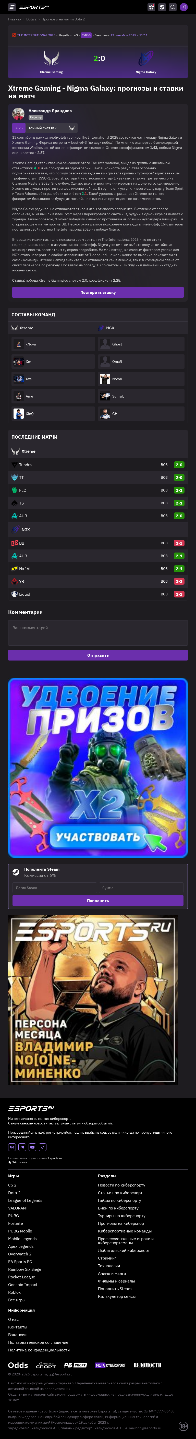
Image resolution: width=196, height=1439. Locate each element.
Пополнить (98, 900)
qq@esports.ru (60, 1374)
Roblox (14, 1292)
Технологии (109, 1266)
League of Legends (25, 1200)
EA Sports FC (20, 1262)
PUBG (13, 1216)
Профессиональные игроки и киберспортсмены (126, 1241)
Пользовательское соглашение (38, 1342)
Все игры (17, 1300)
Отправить (98, 655)
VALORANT (18, 1208)
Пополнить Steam (115, 1289)
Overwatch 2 (20, 1254)
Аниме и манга (112, 1273)
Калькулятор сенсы (117, 1296)
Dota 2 (31, 19)
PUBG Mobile (20, 1231)
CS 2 (12, 1185)
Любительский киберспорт (124, 1250)
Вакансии (17, 1335)
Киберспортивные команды (125, 1231)
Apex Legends (21, 1246)
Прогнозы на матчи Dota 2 (63, 19)
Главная (14, 19)
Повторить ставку (98, 292)
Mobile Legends (22, 1239)
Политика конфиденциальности (39, 1350)
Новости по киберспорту (121, 1185)
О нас (13, 1319)
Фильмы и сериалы (116, 1281)
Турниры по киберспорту (121, 1216)
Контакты (17, 1327)
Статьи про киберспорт (120, 1193)
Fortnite (15, 1223)
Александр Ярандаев (50, 110)
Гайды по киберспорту (119, 1200)
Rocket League (21, 1277)
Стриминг (107, 1258)
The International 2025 (36, 35)
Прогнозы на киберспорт (122, 1223)
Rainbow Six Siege (24, 1269)
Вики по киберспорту (118, 1208)
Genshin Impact (23, 1284)
